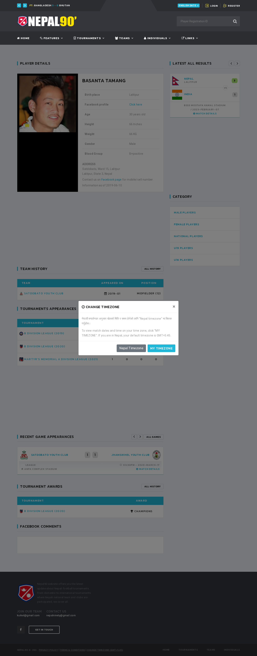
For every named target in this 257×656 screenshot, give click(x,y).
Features (51, 38)
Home (25, 38)
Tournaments (88, 38)
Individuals (156, 38)
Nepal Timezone (131, 348)
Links (190, 38)
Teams (124, 38)
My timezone (161, 348)
